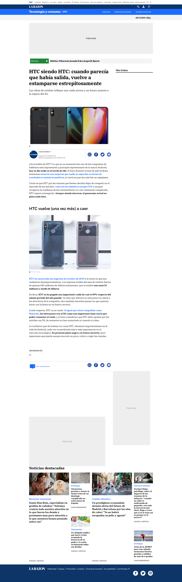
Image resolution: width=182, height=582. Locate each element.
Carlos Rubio (44, 152)
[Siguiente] (153, 13)
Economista (84, 2)
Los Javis (53, 2)
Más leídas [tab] (122, 70)
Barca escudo (140, 2)
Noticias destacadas (47, 468)
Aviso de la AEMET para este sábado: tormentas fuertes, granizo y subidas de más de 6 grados (143, 552)
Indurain (38, 2)
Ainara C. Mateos (36, 561)
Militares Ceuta (128, 2)
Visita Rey (107, 2)
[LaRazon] (44, 6)
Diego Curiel (117, 2)
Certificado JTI (123, 569)
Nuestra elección (123, 12)
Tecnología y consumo (45, 11)
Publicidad (52, 569)
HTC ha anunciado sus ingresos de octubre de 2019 (56, 278)
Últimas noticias (143, 12)
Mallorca (45, 2)
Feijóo (60, 2)
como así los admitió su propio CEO (73, 186)
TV (147, 2)
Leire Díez (67, 2)
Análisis (106, 12)
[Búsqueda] (138, 7)
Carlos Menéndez (78, 507)
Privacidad (70, 569)
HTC (65, 12)
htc (30, 355)
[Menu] (150, 7)
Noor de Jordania (96, 2)
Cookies (81, 569)
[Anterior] (78, 10)
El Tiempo (75, 2)
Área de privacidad (94, 569)
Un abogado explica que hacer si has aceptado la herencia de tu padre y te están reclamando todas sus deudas (80, 539)
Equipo (61, 569)
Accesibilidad (109, 569)
